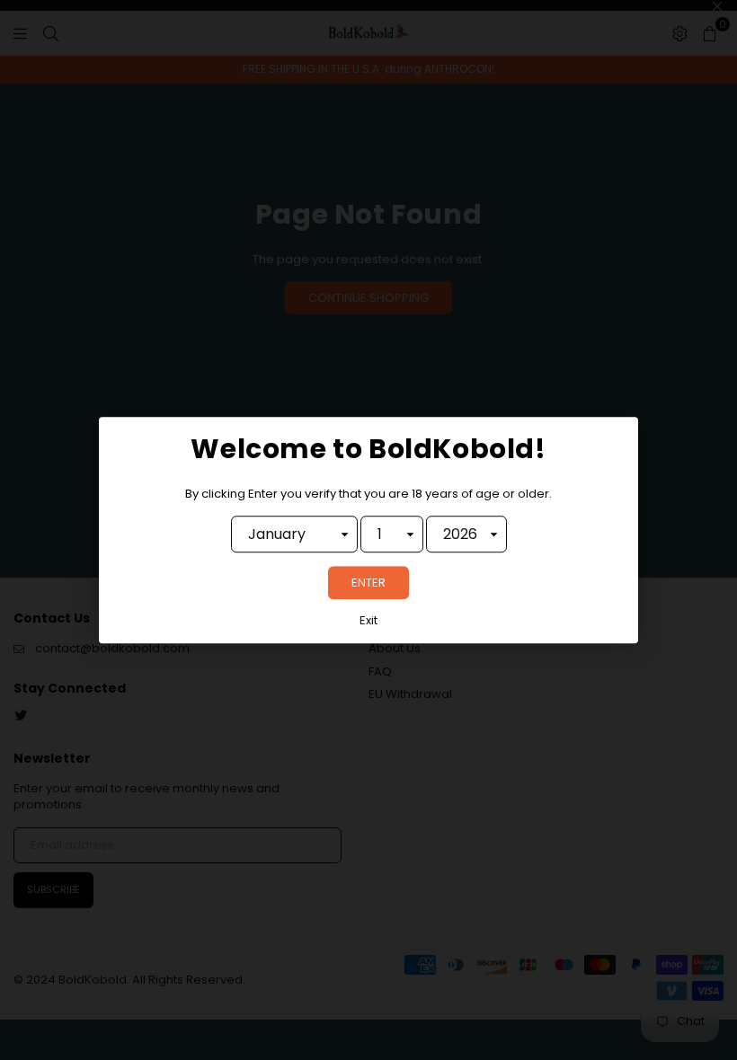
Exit (368, 622)
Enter (368, 583)
